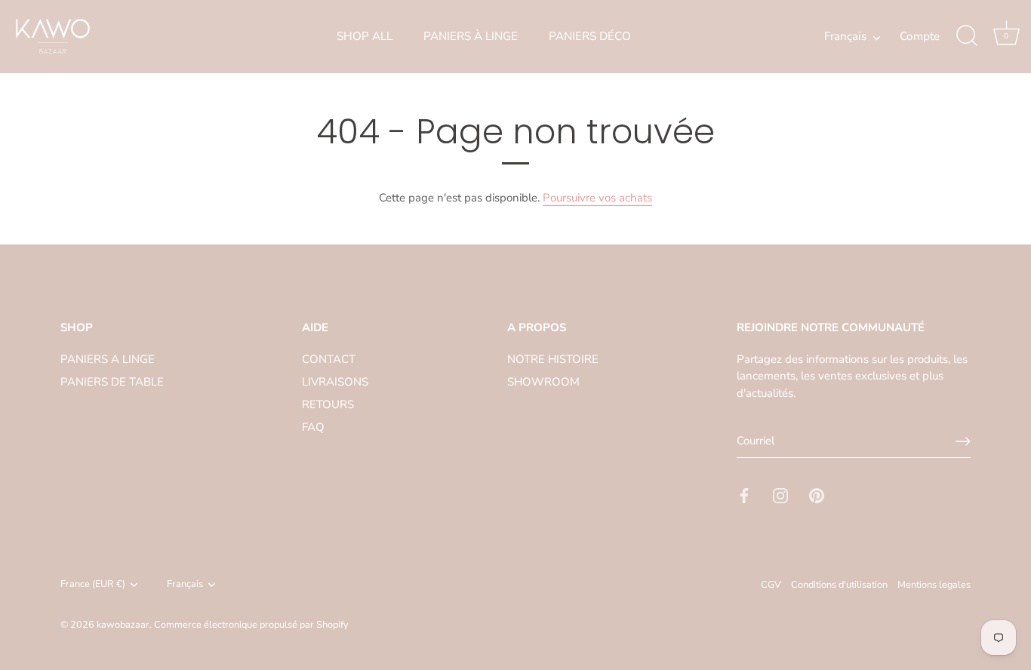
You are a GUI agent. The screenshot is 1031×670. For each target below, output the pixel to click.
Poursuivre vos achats (597, 197)
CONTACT (328, 359)
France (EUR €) (92, 585)
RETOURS (328, 404)
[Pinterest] (816, 494)
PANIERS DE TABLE (112, 381)
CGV (771, 585)
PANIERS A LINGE (107, 359)
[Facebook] (744, 494)
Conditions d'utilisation (839, 585)
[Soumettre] (963, 441)
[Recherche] (966, 36)
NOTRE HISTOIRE (553, 359)
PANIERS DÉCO (590, 36)
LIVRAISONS (335, 381)
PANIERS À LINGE (470, 36)
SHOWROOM (543, 381)
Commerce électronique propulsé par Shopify (251, 625)
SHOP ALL (364, 36)
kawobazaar (123, 625)
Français (845, 36)
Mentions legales (934, 585)
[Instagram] (780, 494)
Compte (920, 36)
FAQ (313, 427)
